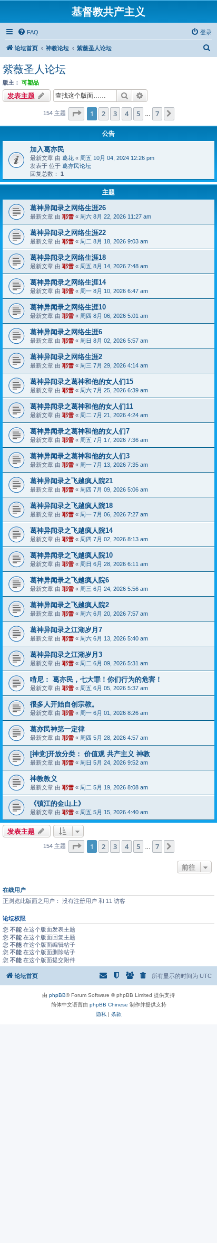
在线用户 (14, 890)
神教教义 (43, 779)
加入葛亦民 (47, 149)
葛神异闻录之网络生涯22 (68, 233)
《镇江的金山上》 (57, 803)
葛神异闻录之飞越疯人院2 (69, 605)
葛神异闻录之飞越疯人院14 (71, 530)
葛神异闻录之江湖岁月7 (66, 630)
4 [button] (127, 113)
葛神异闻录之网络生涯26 (68, 208)
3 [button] (115, 113)
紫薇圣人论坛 (34, 69)
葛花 (68, 158)
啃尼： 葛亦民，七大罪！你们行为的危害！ (96, 679)
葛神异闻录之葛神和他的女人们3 (80, 456)
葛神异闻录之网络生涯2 (66, 357)
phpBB (57, 995)
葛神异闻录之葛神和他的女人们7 (80, 431)
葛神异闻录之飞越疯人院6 (69, 580)
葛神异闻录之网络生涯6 (66, 332)
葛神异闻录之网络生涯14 (68, 282)
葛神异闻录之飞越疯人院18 (71, 506)
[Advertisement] (108, 1133)
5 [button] (138, 113)
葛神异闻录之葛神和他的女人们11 (81, 406)
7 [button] (157, 113)
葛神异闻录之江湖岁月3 (66, 654)
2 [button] (103, 113)
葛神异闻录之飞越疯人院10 (71, 555)
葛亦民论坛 (76, 166)
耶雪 (68, 216)
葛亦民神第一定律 (57, 729)
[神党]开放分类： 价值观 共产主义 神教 (90, 754)
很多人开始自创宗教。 (64, 704)
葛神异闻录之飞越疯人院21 (71, 481)
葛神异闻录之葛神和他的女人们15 (81, 381)
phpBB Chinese (109, 1004)
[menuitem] (27, 32)
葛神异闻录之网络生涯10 (68, 307)
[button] (76, 113)
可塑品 (30, 82)
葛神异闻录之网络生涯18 (68, 257)
